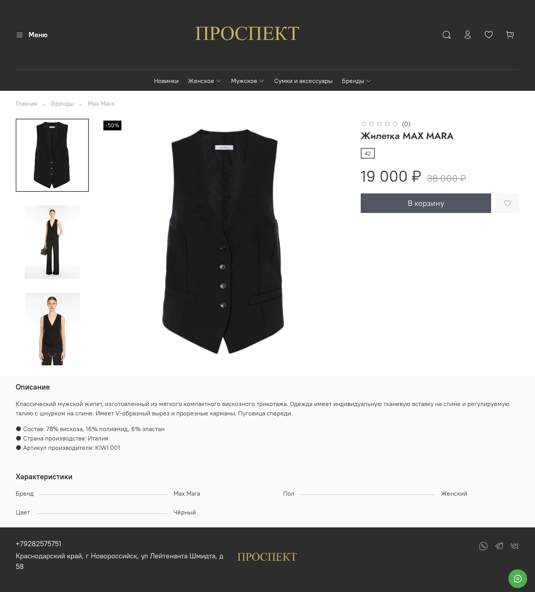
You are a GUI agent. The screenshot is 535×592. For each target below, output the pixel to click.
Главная (26, 103)
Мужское (244, 81)
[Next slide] (52, 355)
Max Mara (101, 103)
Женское (201, 81)
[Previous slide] (117, 242)
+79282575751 (38, 543)
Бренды (353, 81)
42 (368, 153)
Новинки (166, 81)
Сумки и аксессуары (303, 81)
